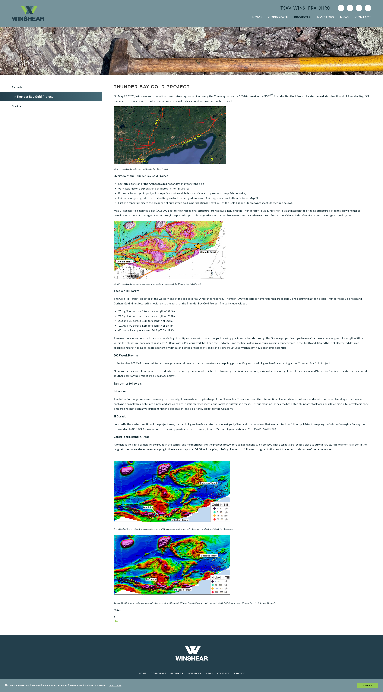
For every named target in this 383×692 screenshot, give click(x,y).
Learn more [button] (115, 685)
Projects (302, 17)
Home (257, 17)
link (116, 621)
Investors (325, 17)
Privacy (239, 673)
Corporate (278, 17)
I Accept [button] (367, 685)
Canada (17, 87)
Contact (363, 17)
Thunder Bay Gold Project (34, 96)
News (344, 17)
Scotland (18, 106)
